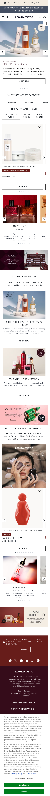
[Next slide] (45, 52)
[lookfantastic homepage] (24, 17)
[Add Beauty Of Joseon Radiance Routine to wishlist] (39, 126)
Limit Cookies (24, 785)
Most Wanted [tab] (40, 116)
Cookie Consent (24, 691)
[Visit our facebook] (10, 660)
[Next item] (44, 157)
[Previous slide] (2, 52)
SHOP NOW (24, 81)
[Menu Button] (2, 17)
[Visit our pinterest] (38, 660)
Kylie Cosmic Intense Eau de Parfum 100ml (22, 530)
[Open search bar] (7, 17)
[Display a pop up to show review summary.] (21, 538)
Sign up (24, 649)
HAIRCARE (29, 102)
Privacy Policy (17, 774)
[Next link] (44, 219)
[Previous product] (4, 520)
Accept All (24, 792)
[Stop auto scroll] (45, 23)
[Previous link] (4, 219)
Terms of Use (31, 774)
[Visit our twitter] (16, 660)
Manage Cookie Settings (24, 778)
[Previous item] (4, 157)
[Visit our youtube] (27, 660)
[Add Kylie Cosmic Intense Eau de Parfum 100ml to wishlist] (39, 490)
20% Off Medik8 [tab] (26, 116)
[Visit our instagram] (21, 660)
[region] (24, 755)
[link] (40, 17)
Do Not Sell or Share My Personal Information (24, 695)
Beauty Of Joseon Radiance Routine (18, 167)
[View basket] (44, 17)
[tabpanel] (24, 157)
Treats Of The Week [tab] (11, 116)
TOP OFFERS (10, 102)
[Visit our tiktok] (32, 660)
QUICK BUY (22, 187)
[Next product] (44, 520)
